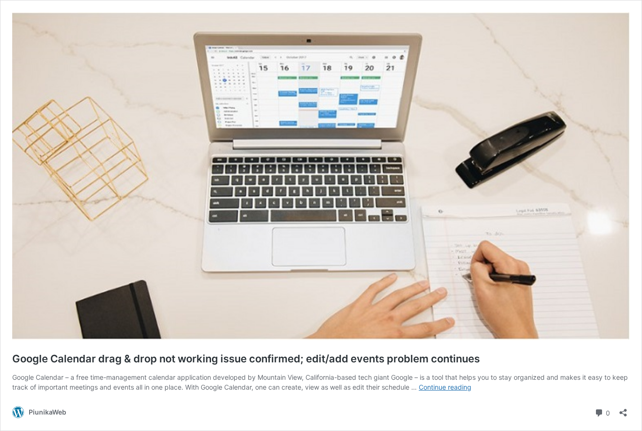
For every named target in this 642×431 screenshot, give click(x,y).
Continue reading (445, 387)
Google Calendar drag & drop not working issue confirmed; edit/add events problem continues (246, 359)
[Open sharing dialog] (623, 409)
